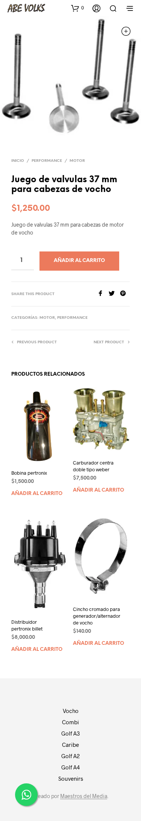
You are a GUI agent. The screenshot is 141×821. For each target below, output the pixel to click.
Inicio (17, 161)
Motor (77, 161)
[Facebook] (103, 293)
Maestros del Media (83, 796)
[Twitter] (114, 293)
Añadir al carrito (36, 493)
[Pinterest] (125, 293)
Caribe (70, 744)
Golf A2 (70, 755)
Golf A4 (70, 767)
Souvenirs (70, 778)
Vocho (71, 710)
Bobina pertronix (29, 473)
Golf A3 (70, 733)
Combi (70, 722)
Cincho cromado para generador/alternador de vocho (96, 616)
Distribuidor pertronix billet (26, 625)
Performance (47, 161)
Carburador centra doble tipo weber (93, 466)
